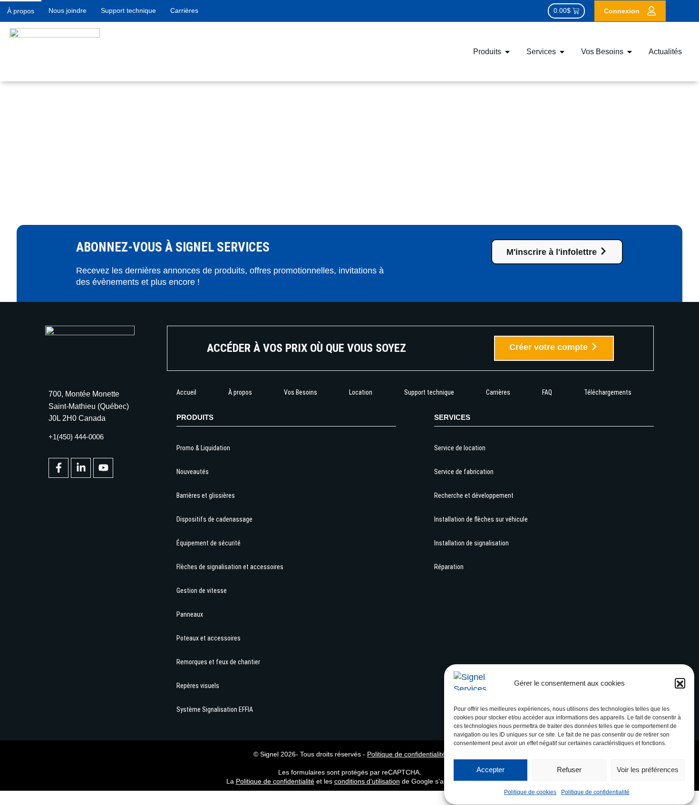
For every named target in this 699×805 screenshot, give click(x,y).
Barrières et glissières (205, 495)
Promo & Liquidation (203, 448)
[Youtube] (103, 468)
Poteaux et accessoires (208, 638)
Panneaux (189, 614)
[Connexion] (651, 11)
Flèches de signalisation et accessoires (229, 567)
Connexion (622, 11)
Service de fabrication (464, 471)
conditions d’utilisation (367, 781)
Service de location (459, 448)
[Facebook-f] (58, 468)
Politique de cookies (530, 792)
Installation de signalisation (471, 543)
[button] (680, 684)
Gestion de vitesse (201, 590)
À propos (20, 11)
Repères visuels (197, 685)
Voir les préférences (648, 770)
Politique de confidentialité (595, 792)
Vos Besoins (300, 392)
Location (360, 392)
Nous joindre (68, 10)
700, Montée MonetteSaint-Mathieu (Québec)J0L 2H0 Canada (89, 406)
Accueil (186, 392)
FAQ (547, 392)
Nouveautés (192, 471)
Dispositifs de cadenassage (214, 519)
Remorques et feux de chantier (218, 662)
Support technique (128, 10)
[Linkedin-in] (81, 468)
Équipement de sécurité (208, 543)
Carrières (184, 10)
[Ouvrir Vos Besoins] (629, 52)
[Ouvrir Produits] (507, 52)
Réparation (449, 567)
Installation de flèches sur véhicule (481, 519)
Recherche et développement (474, 495)
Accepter (490, 770)
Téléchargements (607, 392)
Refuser (569, 770)
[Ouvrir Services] (562, 52)
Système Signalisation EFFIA (214, 709)
